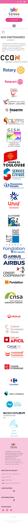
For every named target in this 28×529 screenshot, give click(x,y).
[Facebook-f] (10, 525)
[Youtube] (11, 510)
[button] (14, 26)
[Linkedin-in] (13, 525)
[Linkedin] (7, 510)
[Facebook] (3, 510)
